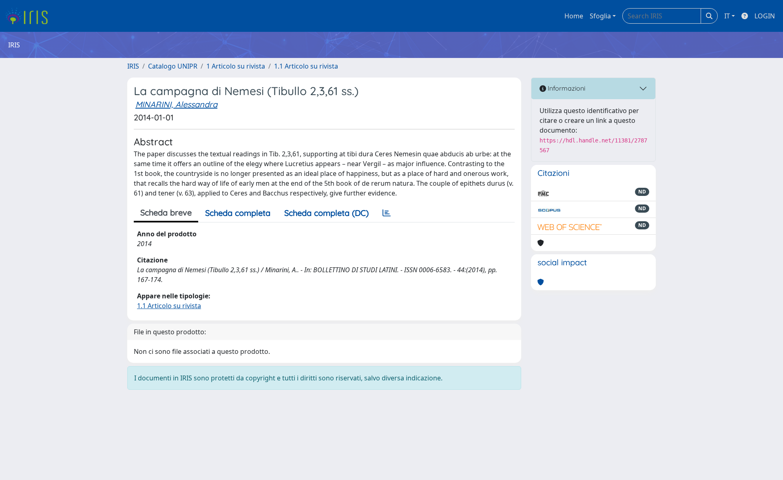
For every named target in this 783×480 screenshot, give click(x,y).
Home (573, 15)
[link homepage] (29, 16)
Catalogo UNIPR (172, 66)
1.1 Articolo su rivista (306, 66)
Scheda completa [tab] (237, 213)
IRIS (133, 66)
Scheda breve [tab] (166, 212)
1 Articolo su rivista (235, 66)
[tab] (387, 213)
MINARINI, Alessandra (176, 104)
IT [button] (727, 15)
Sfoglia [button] (600, 15)
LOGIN (764, 15)
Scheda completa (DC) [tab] (326, 213)
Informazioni (565, 88)
